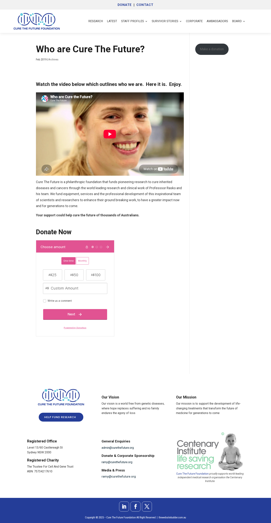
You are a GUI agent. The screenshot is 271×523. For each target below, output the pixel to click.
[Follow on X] (147, 507)
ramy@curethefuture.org (117, 462)
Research (95, 21)
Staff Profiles (132, 21)
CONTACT (144, 5)
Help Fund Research (60, 417)
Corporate (194, 21)
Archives (53, 59)
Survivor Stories (165, 21)
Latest (112, 21)
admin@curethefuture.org (118, 447)
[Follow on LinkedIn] (124, 507)
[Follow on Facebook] (135, 507)
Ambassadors (217, 21)
